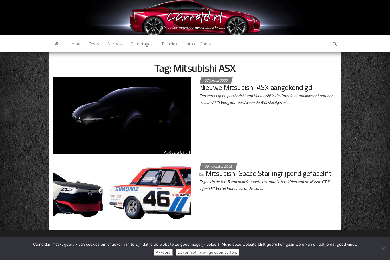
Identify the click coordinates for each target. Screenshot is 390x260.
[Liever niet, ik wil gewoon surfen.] (383, 248)
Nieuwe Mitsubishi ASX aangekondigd (255, 87)
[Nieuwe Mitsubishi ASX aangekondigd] (122, 114)
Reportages (141, 43)
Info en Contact (200, 43)
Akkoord (163, 252)
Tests (94, 43)
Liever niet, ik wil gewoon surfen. (207, 252)
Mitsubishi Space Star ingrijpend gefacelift (268, 173)
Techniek (169, 43)
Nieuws (115, 43)
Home (74, 43)
